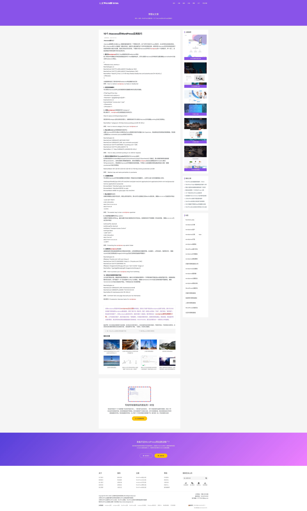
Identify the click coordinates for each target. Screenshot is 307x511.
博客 (194, 3)
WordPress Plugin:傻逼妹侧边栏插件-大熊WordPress (195, 184)
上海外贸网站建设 (191, 303)
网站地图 (205, 485)
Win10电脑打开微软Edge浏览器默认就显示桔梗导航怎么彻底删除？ (195, 204)
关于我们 (101, 477)
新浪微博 (186, 485)
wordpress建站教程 (192, 259)
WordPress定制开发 (132, 500)
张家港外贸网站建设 (191, 298)
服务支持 (119, 477)
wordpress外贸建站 (192, 254)
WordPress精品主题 (141, 477)
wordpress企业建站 (192, 268)
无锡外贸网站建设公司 (192, 264)
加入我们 (101, 482)
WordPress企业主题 (141, 480)
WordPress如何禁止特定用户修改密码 (195, 201)
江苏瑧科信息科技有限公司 (118, 495)
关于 (199, 3)
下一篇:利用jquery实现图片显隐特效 (146, 331)
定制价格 (119, 482)
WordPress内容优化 (192, 308)
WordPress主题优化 (192, 288)
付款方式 (119, 487)
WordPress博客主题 (141, 485)
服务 (184, 3)
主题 (179, 3)
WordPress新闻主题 (141, 487)
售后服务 (119, 480)
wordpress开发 (190, 239)
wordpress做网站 (191, 244)
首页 (174, 3)
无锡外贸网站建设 (191, 293)
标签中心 (166, 485)
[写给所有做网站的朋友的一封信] (140, 394)
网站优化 (166, 480)
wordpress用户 (190, 229)
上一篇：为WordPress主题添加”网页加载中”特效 (115, 331)
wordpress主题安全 (192, 278)
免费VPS (160, 505)
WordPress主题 (113, 500)
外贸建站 (166, 477)
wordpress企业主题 (127, 308)
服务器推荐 (167, 487)
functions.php (190, 220)
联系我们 (101, 480)
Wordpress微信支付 (152, 505)
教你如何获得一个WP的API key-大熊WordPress (194, 190)
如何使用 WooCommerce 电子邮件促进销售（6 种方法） (195, 196)
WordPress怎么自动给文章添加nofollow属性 (195, 207)
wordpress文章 (190, 224)
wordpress (154, 48)
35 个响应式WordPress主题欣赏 (193, 193)
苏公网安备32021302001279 (200, 507)
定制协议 (119, 485)
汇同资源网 (173, 505)
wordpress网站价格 (192, 283)
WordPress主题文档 (147, 18)
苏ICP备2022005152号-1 (199, 505)
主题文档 (166, 482)
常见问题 (205, 3)
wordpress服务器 (191, 273)
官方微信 (192, 485)
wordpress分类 (190, 234)
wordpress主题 (108, 505)
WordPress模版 (122, 500)
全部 (139, 18)
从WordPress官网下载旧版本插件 (193, 198)
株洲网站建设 (166, 505)
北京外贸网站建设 (191, 312)
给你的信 (101, 485)
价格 (189, 3)
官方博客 (101, 487)
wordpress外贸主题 (141, 482)
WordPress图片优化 (192, 249)
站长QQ (199, 485)
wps (200, 234)
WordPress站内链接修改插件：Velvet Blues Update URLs (194, 182)
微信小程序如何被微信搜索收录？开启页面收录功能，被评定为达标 (195, 187)
